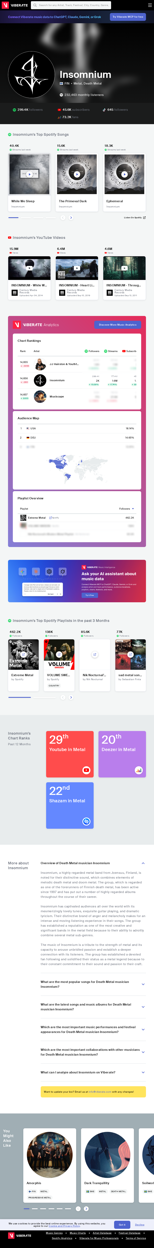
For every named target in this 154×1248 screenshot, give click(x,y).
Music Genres (54, 1233)
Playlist (24, 508)
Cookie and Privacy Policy (64, 1226)
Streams (113, 351)
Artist (37, 351)
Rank (23, 351)
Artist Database (102, 1233)
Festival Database (130, 1233)
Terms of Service (136, 1238)
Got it (122, 1224)
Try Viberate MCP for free (128, 16)
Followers (94, 351)
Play (29, 174)
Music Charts (78, 1233)
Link (50, 517)
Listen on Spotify (133, 217)
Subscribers (133, 351)
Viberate (15, 5)
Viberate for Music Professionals (99, 1238)
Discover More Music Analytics (118, 324)
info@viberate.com (100, 1091)
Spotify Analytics (62, 1238)
